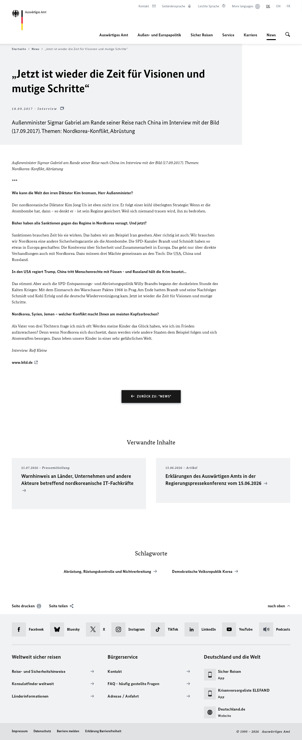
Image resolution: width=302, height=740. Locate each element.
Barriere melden (68, 731)
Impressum (20, 731)
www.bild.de (22, 362)
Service (228, 35)
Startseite (19, 49)
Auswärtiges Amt (113, 35)
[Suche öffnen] (287, 35)
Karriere (250, 35)
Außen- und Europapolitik (159, 35)
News (271, 36)
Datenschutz (42, 731)
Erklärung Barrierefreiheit (103, 731)
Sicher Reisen (202, 35)
